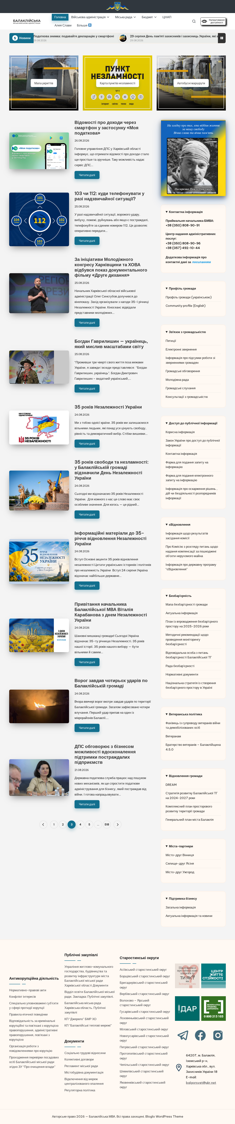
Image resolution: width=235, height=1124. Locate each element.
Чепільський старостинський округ (144, 1065)
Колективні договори (79, 1059)
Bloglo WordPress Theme (164, 1116)
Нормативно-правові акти (27, 990)
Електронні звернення (181, 349)
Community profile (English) (185, 306)
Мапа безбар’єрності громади (187, 604)
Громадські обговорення (183, 371)
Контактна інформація (181, 454)
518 (107, 824)
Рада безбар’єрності (180, 666)
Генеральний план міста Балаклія (190, 820)
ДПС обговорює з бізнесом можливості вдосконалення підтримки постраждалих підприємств (105, 754)
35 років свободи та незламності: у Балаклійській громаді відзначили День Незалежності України (112, 469)
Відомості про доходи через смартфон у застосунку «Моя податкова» (106, 128)
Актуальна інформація (182, 613)
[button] (43, 825)
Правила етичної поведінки (28, 1014)
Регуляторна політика (79, 1090)
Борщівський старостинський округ (145, 976)
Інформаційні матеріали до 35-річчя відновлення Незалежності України (111, 538)
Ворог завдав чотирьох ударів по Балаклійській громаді (111, 683)
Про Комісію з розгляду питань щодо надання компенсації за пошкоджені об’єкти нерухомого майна (192, 551)
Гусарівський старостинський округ (145, 1012)
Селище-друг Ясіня (180, 863)
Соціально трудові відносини (85, 1053)
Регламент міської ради (81, 1066)
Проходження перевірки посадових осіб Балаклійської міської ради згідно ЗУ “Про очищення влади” (34, 1062)
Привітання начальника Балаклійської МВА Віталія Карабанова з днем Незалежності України (111, 612)
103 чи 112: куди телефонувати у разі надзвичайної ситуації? (109, 196)
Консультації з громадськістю (187, 397)
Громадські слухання (181, 388)
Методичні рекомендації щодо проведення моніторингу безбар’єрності (187, 639)
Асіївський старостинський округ (143, 970)
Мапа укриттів (43, 83)
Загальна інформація (181, 907)
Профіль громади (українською (188, 297)
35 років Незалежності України (108, 407)
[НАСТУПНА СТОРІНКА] (117, 825)
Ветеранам (173, 736)
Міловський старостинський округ (144, 1029)
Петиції (171, 341)
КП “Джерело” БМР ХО (80, 1019)
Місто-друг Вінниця (180, 855)
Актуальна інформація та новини (189, 916)
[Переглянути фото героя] (192, 166)
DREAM (171, 785)
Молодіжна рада (177, 380)
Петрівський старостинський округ (144, 1047)
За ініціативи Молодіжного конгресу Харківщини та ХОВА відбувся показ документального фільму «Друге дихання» (111, 267)
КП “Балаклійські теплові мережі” (88, 1025)
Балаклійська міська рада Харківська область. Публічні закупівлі (85, 1007)
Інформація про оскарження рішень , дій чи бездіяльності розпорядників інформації (191, 493)
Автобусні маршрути (191, 83)
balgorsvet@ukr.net (201, 1083)
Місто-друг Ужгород (180, 872)
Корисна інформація (180, 432)
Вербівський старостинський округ (144, 994)
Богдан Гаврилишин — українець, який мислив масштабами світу (111, 343)
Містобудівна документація (83, 1072)
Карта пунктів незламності (117, 83)
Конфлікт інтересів (22, 997)
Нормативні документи (182, 674)
